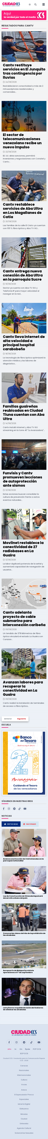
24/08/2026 (11, 82)
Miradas (24, 1114)
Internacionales (24, 1075)
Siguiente (21, 719)
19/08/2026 (10, 284)
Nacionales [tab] (31, 824)
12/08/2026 (10, 490)
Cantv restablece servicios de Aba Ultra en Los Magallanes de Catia (23, 210)
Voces (24, 1084)
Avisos (24, 1090)
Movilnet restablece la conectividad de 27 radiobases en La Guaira (23, 549)
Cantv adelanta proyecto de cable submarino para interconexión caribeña (24, 618)
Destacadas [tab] (12, 824)
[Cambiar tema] (30, 4)
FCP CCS (37, 1049)
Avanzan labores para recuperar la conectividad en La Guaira (23, 688)
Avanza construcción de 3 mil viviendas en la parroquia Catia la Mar (23, 860)
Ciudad (24, 1119)
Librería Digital (24, 1104)
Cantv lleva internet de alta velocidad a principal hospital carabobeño (24, 343)
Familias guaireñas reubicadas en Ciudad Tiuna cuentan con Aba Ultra (23, 412)
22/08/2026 (10, 151)
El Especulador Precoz (24, 1094)
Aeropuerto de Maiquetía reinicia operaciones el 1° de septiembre (18, 971)
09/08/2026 (11, 629)
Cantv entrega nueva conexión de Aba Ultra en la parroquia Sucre (23, 275)
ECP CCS (24, 1053)
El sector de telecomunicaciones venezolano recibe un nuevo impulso (22, 141)
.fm (20, 1049)
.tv (15, 1049)
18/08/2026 (10, 353)
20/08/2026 (11, 221)
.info (9, 1049)
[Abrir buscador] (35, 4)
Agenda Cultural (24, 1128)
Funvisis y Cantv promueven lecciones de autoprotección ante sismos (22, 479)
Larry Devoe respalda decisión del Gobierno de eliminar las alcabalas (23, 1009)
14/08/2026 (10, 423)
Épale (27, 1049)
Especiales (24, 1099)
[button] (24, 762)
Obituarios (24, 1108)
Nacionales (24, 1070)
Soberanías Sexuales (24, 1133)
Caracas (24, 1065)
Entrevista (24, 1123)
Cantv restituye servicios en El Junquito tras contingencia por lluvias (24, 71)
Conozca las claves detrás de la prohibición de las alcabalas (24, 934)
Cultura (24, 1080)
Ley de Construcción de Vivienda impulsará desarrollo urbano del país (23, 897)
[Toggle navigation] (43, 4)
